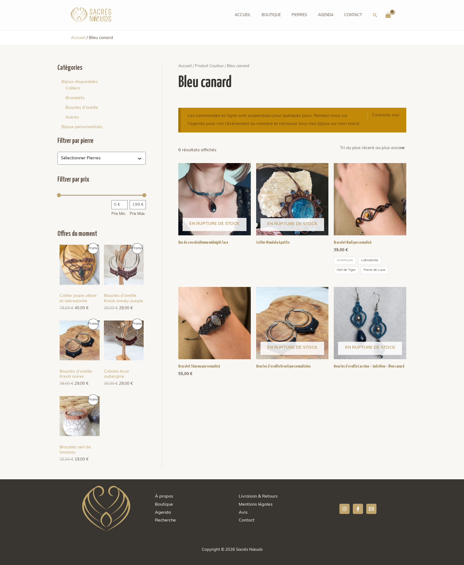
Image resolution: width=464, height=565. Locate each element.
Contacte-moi (385, 115)
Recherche (165, 520)
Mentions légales (256, 504)
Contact (353, 15)
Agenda (326, 15)
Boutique (271, 15)
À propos (164, 496)
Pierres (299, 15)
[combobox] (99, 158)
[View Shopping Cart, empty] (388, 15)
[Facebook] (358, 509)
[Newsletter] (371, 509)
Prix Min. (118, 214)
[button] (375, 15)
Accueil (243, 15)
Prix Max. (137, 214)
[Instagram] (344, 509)
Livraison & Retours (258, 496)
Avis (243, 512)
